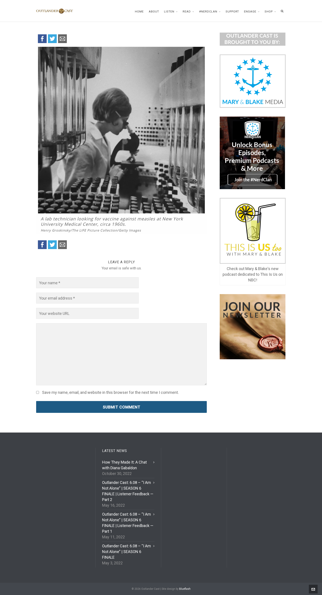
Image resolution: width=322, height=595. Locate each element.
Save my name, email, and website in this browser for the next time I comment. (110, 392)
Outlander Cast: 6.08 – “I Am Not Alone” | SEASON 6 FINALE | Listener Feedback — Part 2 (127, 491)
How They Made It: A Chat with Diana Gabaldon (124, 465)
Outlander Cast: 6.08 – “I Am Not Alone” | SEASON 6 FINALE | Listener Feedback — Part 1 (127, 523)
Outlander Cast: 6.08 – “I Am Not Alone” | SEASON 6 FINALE (126, 552)
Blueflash (185, 588)
